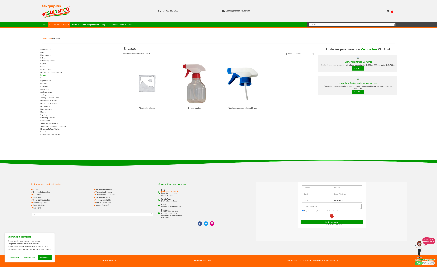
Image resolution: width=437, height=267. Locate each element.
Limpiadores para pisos (48, 103)
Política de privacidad (108, 260)
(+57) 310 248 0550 (169, 195)
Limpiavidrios (45, 106)
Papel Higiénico (39, 205)
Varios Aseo (44, 132)
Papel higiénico (45, 115)
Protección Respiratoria (105, 195)
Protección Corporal (104, 192)
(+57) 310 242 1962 (169, 201)
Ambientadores (45, 49)
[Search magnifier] (393, 24)
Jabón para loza (46, 92)
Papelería (37, 208)
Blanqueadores (45, 55)
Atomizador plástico (147, 108)
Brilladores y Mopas (47, 61)
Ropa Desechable (103, 200)
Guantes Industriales (41, 200)
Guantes (43, 83)
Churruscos (37, 195)
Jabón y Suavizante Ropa (49, 98)
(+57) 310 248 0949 (169, 194)
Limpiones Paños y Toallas (50, 129)
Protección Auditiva (104, 189)
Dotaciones (37, 197)
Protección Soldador (104, 197)
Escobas (43, 78)
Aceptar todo (44, 257)
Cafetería (37, 189)
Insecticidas (44, 89)
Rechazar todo (29, 257)
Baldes (42, 52)
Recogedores (45, 120)
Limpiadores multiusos (48, 100)
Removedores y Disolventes (50, 135)
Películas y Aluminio (47, 118)
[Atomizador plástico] (146, 83)
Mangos (43, 112)
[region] (30, 247)
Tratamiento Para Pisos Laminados (53, 126)
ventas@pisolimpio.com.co (238, 11)
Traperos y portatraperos (49, 123)
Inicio (45, 39)
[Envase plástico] (194, 83)
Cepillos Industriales (41, 192)
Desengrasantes (46, 69)
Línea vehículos (46, 109)
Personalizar (14, 257)
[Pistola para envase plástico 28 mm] (242, 83)
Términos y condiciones (202, 260)
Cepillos (43, 64)
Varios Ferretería (102, 205)
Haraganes (44, 86)
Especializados (45, 81)
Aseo (50, 39)
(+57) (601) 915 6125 (169, 192)
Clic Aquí (357, 68)
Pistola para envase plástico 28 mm (242, 108)
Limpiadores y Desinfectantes (51, 72)
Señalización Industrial (105, 203)
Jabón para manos (47, 95)
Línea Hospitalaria (40, 203)
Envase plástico (194, 108)
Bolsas (42, 58)
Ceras (42, 66)
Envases (43, 75)
